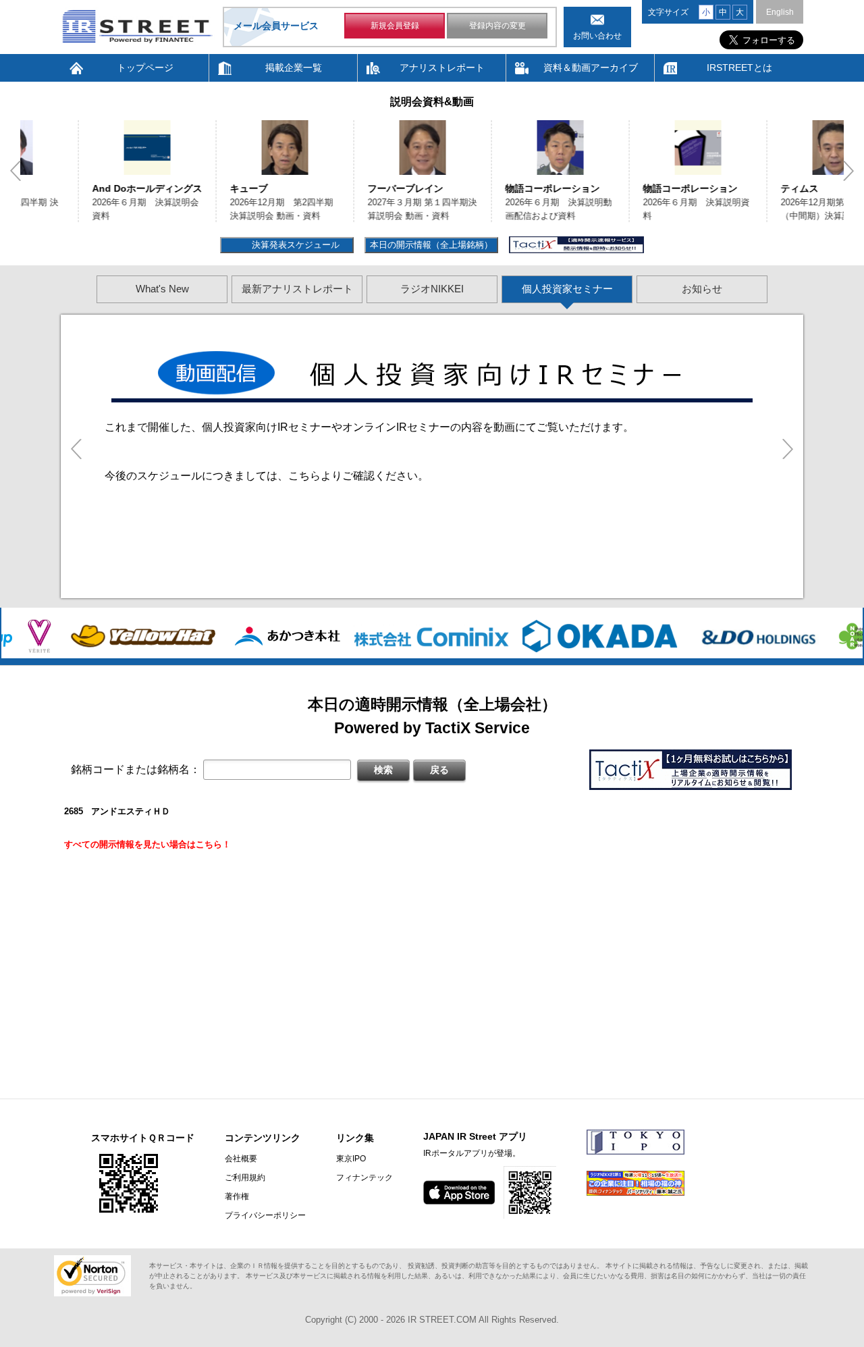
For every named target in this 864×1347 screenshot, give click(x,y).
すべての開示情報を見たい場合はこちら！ (147, 844)
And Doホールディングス (89, 188)
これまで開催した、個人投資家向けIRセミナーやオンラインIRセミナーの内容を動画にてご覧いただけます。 (369, 427)
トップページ (145, 67)
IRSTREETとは (739, 67)
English (780, 12)
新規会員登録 (395, 25)
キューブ (190, 188)
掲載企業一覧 (293, 67)
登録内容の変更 (497, 25)
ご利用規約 (245, 1177)
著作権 (237, 1196)
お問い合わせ (597, 36)
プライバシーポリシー (265, 1215)
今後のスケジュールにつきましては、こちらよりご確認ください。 (267, 475)
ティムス (741, 188)
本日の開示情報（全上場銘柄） (431, 245)
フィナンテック (364, 1177)
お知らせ (702, 288)
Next (848, 171)
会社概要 (241, 1158)
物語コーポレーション (494, 188)
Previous (15, 171)
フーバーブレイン (347, 188)
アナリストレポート (442, 67)
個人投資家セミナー (567, 288)
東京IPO (351, 1158)
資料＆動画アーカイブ (590, 67)
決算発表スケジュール (294, 245)
